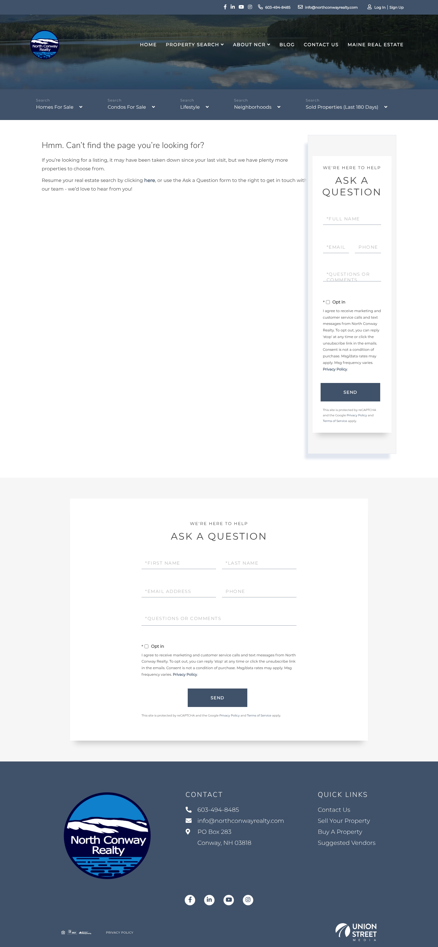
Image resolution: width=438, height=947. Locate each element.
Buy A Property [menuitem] (340, 832)
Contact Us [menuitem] (321, 44)
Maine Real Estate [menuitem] (376, 44)
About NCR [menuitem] (249, 44)
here (149, 180)
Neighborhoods (252, 107)
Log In (380, 7)
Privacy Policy (335, 369)
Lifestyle (190, 107)
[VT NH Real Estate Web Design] (356, 932)
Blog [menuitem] (287, 44)
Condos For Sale (127, 107)
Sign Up (396, 7)
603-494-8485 (278, 7)
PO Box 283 (223, 837)
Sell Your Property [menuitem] (344, 821)
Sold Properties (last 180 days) (342, 107)
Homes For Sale (54, 107)
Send (351, 392)
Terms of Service (335, 421)
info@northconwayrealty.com (331, 7)
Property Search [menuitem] (192, 44)
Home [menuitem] (148, 44)
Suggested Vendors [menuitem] (346, 843)
